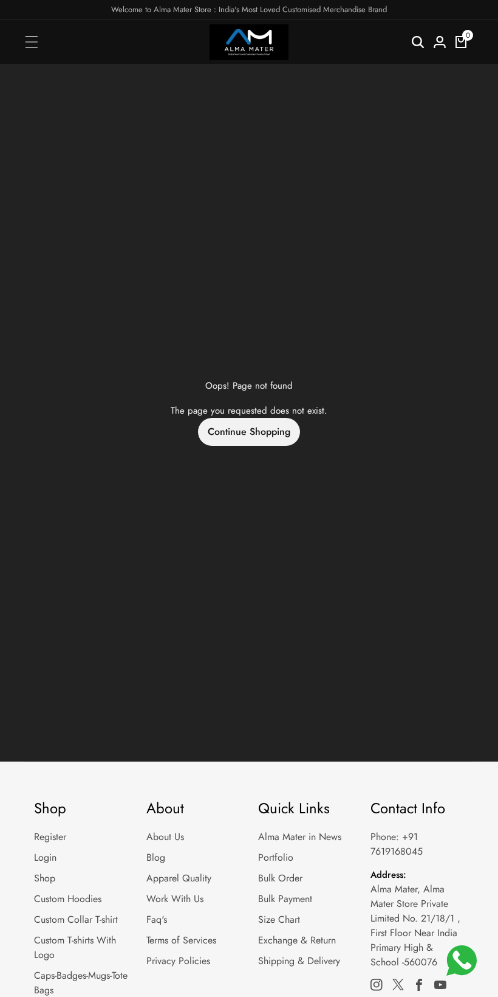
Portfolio (275, 857)
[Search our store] (418, 42)
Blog (155, 857)
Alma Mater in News (299, 837)
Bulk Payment (285, 899)
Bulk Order (280, 878)
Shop (44, 878)
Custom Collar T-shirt (76, 919)
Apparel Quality (178, 878)
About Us (165, 837)
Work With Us (174, 899)
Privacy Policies (178, 961)
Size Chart (279, 919)
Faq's (156, 919)
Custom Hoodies (67, 899)
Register (50, 837)
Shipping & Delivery (299, 961)
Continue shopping (249, 432)
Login (45, 857)
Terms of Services (181, 940)
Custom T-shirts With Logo (75, 947)
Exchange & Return (297, 940)
